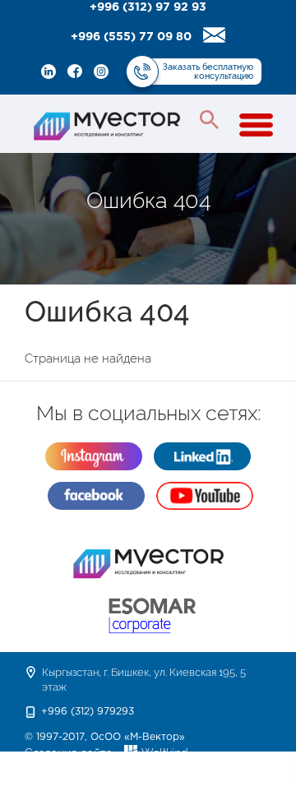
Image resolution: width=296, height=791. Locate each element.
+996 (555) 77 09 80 (131, 37)
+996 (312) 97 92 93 (148, 7)
